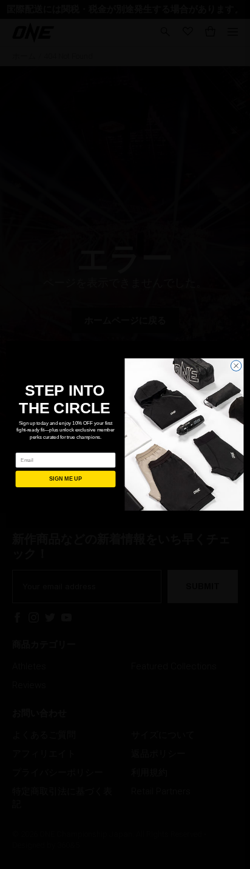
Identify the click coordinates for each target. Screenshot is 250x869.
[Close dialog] (236, 365)
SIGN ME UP (65, 479)
